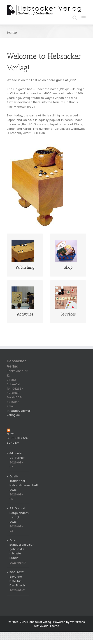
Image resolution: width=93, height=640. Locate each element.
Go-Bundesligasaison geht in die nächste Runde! (17, 549)
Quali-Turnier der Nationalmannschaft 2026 (17, 482)
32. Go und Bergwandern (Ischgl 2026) (17, 514)
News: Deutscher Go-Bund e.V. (17, 438)
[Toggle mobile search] (74, 17)
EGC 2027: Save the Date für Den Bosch (17, 578)
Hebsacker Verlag (39, 622)
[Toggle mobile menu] (83, 17)
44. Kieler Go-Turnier (17, 455)
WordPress (77, 622)
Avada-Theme (49, 626)
